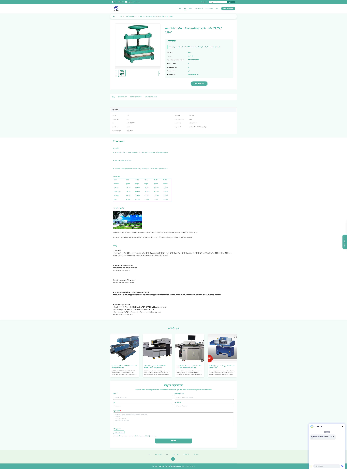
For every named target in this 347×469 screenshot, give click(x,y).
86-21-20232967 (119, 2)
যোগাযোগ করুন (209, 8)
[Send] (342, 466)
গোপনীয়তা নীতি (186, 454)
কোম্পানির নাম (178, 402)
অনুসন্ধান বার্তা (117, 411)
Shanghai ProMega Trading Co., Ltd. (174, 466)
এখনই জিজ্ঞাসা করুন (228, 8)
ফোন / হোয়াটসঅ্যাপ (179, 393)
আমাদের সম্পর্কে (199, 8)
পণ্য (185, 8)
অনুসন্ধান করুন (231, 2)
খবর (217, 8)
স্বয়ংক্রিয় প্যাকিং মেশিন (131, 16)
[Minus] (342, 426)
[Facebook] (173, 459)
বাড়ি (180, 8)
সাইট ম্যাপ (196, 454)
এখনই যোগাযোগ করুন (125, 374)
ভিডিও (190, 8)
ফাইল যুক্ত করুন (117, 429)
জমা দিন (173, 441)
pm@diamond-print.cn (133, 2)
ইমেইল (115, 393)
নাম (114, 402)
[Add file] (311, 466)
